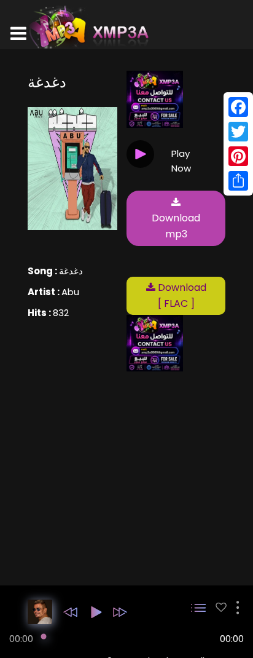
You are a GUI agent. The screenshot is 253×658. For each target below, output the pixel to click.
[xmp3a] (87, 27)
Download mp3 (176, 226)
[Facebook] (238, 107)
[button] (70, 612)
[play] (221, 607)
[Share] (238, 180)
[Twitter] (238, 131)
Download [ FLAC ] (180, 295)
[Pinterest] (238, 156)
